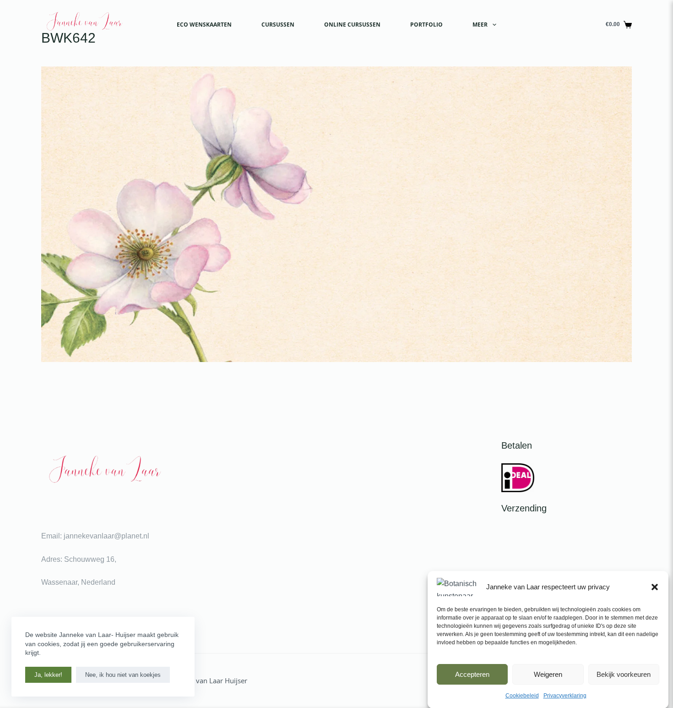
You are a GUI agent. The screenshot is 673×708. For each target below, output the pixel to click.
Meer (480, 24)
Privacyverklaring (564, 695)
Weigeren (548, 674)
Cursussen (277, 24)
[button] (654, 587)
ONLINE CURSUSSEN (352, 24)
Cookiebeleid (522, 695)
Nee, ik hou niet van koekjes (123, 674)
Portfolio (426, 24)
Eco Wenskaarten (204, 24)
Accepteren (472, 674)
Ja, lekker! (48, 674)
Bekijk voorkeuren (624, 674)
